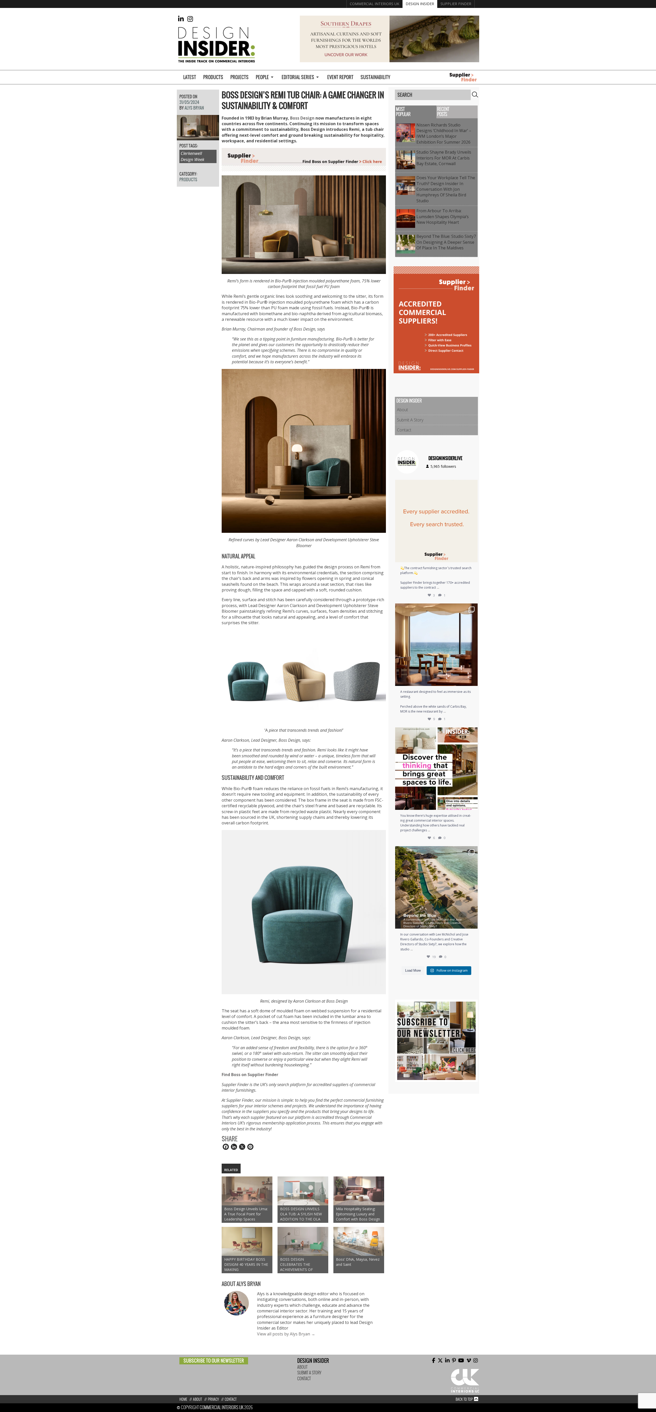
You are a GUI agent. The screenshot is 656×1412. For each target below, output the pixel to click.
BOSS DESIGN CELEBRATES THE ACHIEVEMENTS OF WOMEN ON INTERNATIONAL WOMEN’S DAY (296, 1264)
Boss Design (302, 118)
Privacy (213, 1399)
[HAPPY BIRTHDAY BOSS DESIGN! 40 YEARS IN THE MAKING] (247, 1241)
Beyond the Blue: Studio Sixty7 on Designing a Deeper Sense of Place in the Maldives (446, 242)
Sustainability (375, 77)
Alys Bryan (194, 108)
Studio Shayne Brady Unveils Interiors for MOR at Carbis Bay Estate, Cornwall (443, 157)
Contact (404, 430)
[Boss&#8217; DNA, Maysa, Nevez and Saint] (358, 1241)
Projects (239, 77)
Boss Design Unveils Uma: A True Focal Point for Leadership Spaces (246, 1214)
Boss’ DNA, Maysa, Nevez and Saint (358, 1262)
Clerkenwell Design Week (192, 156)
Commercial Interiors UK (374, 3)
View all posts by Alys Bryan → (286, 1334)
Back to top (464, 1399)
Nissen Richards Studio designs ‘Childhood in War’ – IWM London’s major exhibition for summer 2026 (444, 133)
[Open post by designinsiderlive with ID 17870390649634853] (436, 644)
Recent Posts (443, 112)
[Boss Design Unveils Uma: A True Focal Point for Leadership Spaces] (247, 1190)
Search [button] (475, 94)
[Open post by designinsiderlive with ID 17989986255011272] (436, 887)
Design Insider (420, 3)
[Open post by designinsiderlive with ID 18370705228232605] (436, 521)
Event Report (340, 77)
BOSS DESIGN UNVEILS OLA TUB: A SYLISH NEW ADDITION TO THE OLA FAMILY (301, 1214)
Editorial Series (298, 77)
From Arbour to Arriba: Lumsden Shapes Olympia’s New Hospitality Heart (442, 216)
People (262, 77)
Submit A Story (410, 420)
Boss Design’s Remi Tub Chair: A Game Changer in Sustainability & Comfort (303, 100)
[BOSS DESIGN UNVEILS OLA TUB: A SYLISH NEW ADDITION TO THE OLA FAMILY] (303, 1190)
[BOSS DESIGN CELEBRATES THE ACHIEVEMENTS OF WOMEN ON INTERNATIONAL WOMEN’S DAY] (303, 1241)
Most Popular (403, 112)
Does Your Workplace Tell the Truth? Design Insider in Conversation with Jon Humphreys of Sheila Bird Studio (445, 189)
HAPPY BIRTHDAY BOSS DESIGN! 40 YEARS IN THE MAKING (246, 1264)
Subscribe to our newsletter (213, 1360)
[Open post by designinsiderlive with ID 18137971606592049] (436, 768)
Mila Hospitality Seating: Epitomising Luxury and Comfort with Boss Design (358, 1214)
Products (213, 77)
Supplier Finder (455, 3)
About (402, 409)
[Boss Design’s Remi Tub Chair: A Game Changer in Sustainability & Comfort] (198, 137)
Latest (189, 77)
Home (183, 1399)
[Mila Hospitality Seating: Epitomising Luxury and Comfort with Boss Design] (358, 1190)
